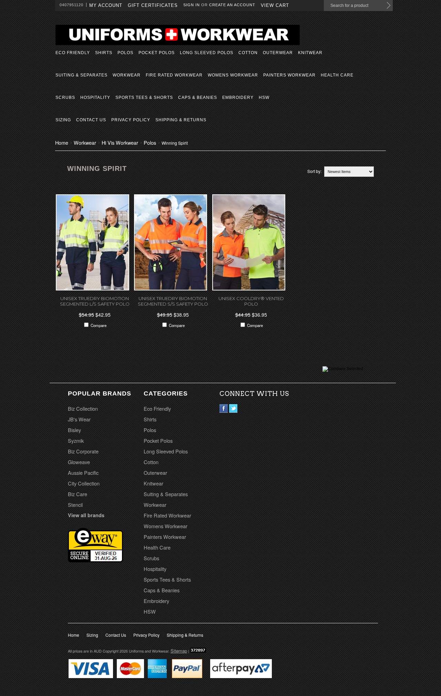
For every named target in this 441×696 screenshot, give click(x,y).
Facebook (223, 408)
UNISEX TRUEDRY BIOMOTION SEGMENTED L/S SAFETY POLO (95, 301)
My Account (105, 5)
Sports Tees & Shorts (144, 97)
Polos (125, 52)
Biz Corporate (83, 451)
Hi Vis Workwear (120, 142)
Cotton (248, 52)
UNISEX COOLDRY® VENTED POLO (251, 301)
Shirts (103, 52)
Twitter (233, 408)
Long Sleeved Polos (206, 52)
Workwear (127, 75)
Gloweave (79, 461)
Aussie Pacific (83, 472)
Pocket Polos (157, 52)
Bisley (74, 429)
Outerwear (278, 52)
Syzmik (76, 440)
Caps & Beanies (197, 97)
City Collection (84, 483)
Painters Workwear (289, 75)
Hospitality (95, 97)
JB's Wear (79, 419)
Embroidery (238, 97)
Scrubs (65, 97)
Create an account (232, 5)
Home (61, 142)
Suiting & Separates (81, 75)
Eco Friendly (72, 52)
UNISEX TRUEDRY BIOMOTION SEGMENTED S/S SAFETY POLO (173, 301)
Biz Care (77, 494)
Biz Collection (83, 408)
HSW (264, 97)
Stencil (75, 504)
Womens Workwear (233, 75)
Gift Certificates (153, 5)
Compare (98, 325)
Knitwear (310, 52)
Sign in (191, 5)
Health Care (337, 75)
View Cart (275, 5)
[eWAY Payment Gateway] (95, 560)
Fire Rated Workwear (174, 75)
